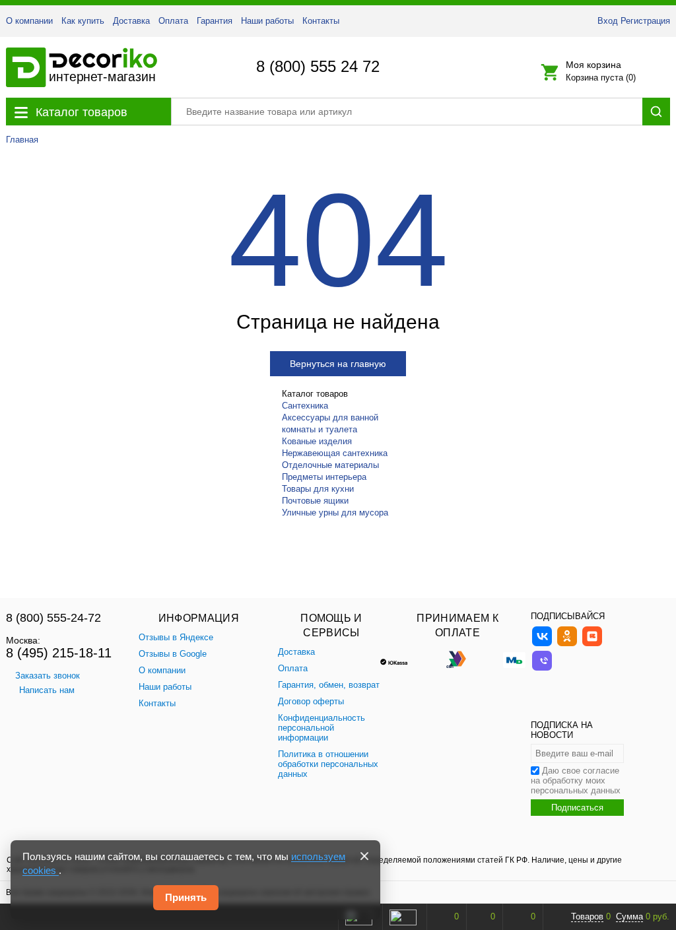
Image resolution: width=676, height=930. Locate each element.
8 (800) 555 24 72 (318, 66)
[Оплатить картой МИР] (514, 659)
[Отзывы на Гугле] (402, 917)
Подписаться (577, 808)
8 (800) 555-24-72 (53, 617)
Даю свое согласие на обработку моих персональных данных (576, 780)
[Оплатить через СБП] (457, 659)
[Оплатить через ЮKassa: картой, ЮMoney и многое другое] (400, 659)
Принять (186, 897)
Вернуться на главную (338, 363)
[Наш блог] (592, 644)
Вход (607, 21)
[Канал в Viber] (542, 669)
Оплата (173, 21)
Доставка (131, 21)
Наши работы (267, 21)
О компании (29, 21)
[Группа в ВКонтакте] (542, 644)
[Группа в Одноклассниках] (567, 644)
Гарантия (214, 21)
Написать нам (47, 690)
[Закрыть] (364, 856)
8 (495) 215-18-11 (59, 653)
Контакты (320, 21)
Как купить (82, 21)
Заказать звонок (47, 676)
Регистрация (645, 21)
